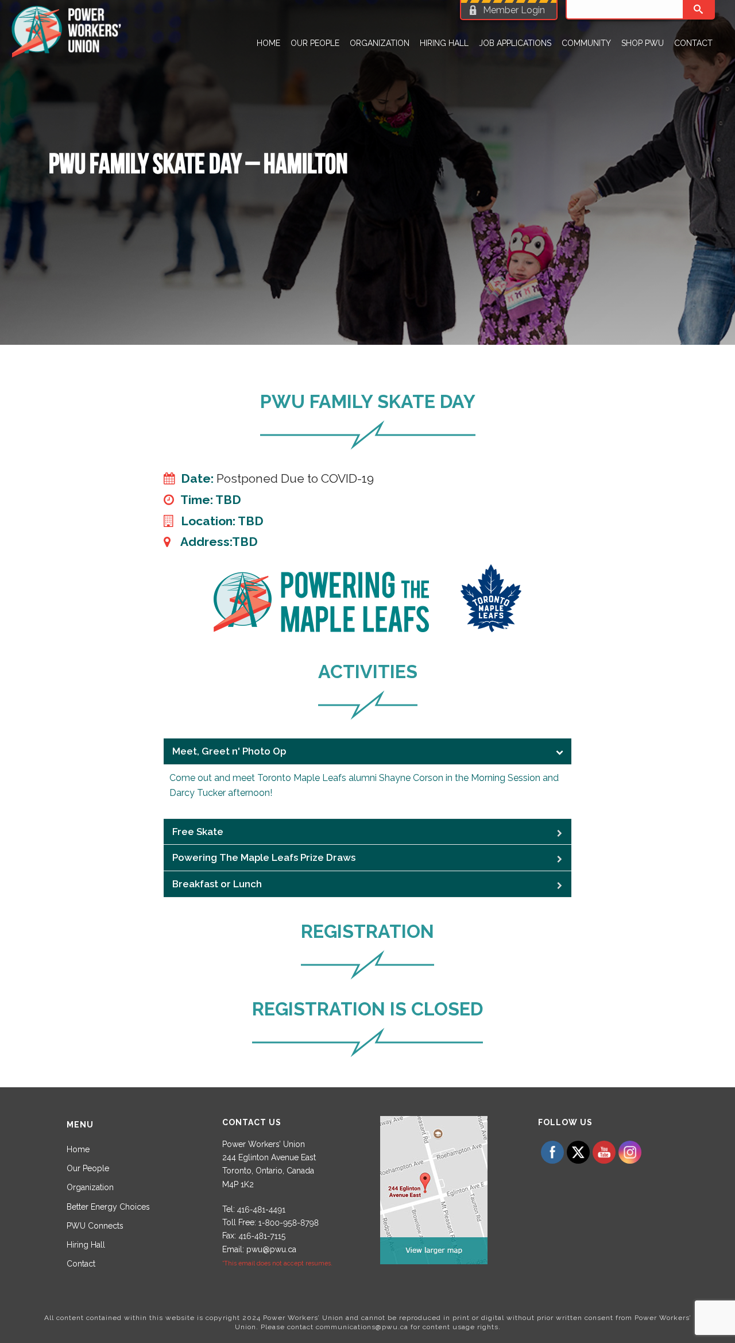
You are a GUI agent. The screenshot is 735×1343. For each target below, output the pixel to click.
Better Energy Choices (108, 1206)
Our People (315, 43)
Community (586, 43)
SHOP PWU (642, 43)
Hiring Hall (444, 43)
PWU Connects (95, 1225)
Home (268, 43)
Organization (379, 43)
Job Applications (515, 43)
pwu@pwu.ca (271, 1249)
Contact (693, 43)
